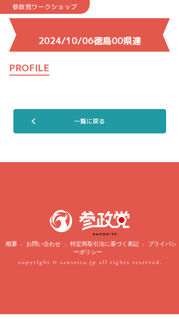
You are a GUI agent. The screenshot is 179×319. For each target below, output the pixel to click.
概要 (11, 244)
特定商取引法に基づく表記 (104, 244)
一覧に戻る (89, 121)
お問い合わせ (43, 244)
